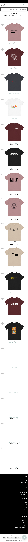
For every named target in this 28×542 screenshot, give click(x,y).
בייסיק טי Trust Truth (14, 68)
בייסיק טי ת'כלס (14, 268)
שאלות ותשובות (23, 482)
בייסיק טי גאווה (14, 118)
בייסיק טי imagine (14, 317)
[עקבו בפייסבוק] (16, 0)
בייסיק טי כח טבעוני (14, 367)
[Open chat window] (24, 537)
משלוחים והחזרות (23, 490)
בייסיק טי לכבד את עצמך (14, 342)
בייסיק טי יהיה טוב (14, 143)
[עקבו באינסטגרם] (15, 0)
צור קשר (25, 509)
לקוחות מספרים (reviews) (21, 527)
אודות (25, 480)
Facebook (24, 520)
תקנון (26, 487)
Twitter (25, 522)
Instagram (24, 525)
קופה (26, 504)
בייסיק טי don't (14, 168)
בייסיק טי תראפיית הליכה (14, 467)
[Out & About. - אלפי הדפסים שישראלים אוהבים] (14, 5)
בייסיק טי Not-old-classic (14, 442)
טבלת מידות (24, 485)
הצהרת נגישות (24, 494)
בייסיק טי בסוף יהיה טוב (14, 392)
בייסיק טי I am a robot (14, 93)
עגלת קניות (24, 507)
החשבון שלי (24, 502)
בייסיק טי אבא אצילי (14, 243)
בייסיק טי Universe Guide (14, 218)
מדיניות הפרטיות (23, 492)
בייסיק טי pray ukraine (14, 417)
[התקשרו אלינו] (11, 0)
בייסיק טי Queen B (14, 292)
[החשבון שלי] (1, 5)
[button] (26, 5)
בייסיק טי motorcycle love (14, 193)
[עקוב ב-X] (14, 0)
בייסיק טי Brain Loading (14, 43)
